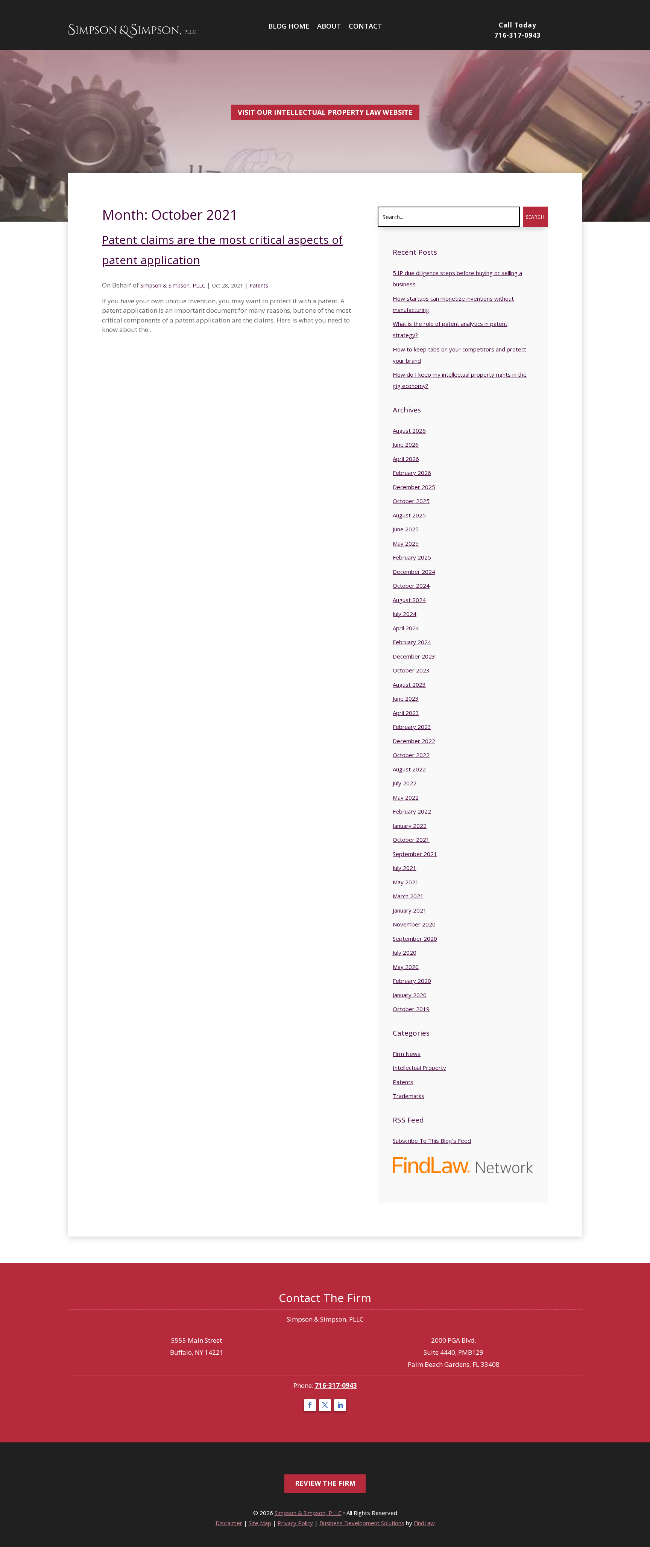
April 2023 (406, 712)
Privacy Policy (295, 1523)
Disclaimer (229, 1523)
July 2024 (404, 614)
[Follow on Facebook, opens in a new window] (310, 1405)
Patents (258, 285)
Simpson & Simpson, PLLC (172, 285)
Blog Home (289, 25)
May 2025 (406, 543)
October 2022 (411, 755)
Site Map (260, 1523)
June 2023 (406, 698)
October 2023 (411, 670)
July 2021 (404, 868)
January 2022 (410, 825)
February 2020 (412, 980)
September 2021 (415, 854)
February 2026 (412, 472)
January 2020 (410, 995)
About (329, 25)
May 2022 (406, 797)
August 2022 (409, 769)
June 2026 (406, 444)
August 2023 (409, 684)
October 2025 (411, 501)
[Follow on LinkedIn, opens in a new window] (340, 1405)
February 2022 (412, 811)
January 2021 (410, 910)
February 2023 (412, 726)
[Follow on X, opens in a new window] (325, 1405)
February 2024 (412, 642)
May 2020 (406, 966)
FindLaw (424, 1523)
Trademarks (408, 1096)
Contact (365, 25)
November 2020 (414, 924)
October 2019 (411, 1009)
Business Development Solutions (361, 1523)
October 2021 (411, 839)
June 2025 (406, 529)
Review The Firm (325, 1483)
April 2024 (406, 628)
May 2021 (406, 882)
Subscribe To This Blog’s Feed (432, 1140)
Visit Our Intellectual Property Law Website (325, 112)
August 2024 (409, 600)
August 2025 (409, 515)
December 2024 (414, 571)
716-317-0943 (517, 35)
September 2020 (415, 938)
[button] (642, 1531)
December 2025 (414, 487)
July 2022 (404, 783)
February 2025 (412, 557)
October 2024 (411, 585)
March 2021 (408, 896)
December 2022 (414, 741)
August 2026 (409, 430)
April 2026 (406, 458)
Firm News (407, 1053)
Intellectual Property (419, 1067)
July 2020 (404, 952)
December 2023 (414, 656)
